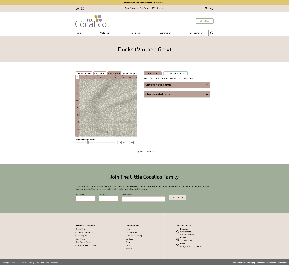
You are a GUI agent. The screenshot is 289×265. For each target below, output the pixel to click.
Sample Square (84, 73)
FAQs (128, 245)
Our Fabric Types (83, 242)
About (128, 229)
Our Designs (81, 236)
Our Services (131, 232)
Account (129, 249)
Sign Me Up (177, 197)
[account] (211, 8)
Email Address (127, 195)
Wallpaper (105, 33)
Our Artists (80, 239)
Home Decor (135, 33)
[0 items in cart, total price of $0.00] (206, 8)
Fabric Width (114, 73)
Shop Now (205, 21)
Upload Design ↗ (129, 73)
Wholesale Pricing (134, 236)
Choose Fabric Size (177, 94)
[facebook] (77, 8)
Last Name (103, 194)
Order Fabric (153, 73)
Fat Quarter (99, 73)
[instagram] (82, 8)
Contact (129, 239)
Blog (128, 242)
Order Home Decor (176, 73)
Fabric (78, 33)
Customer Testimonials (85, 245)
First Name (80, 194)
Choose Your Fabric (177, 84)
